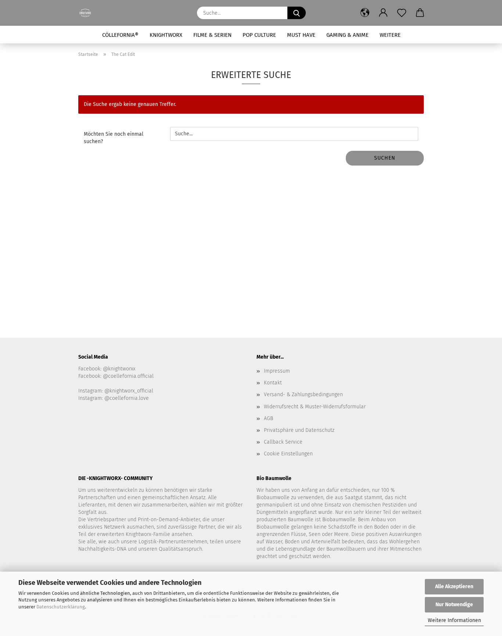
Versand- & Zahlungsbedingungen (303, 394)
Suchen (384, 158)
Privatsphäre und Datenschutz (299, 430)
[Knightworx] (88, 13)
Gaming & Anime (347, 35)
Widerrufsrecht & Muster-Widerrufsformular (315, 407)
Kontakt (273, 383)
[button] (365, 13)
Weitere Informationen (454, 620)
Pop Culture (259, 35)
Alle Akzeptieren (454, 586)
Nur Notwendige (454, 604)
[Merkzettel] (401, 13)
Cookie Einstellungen (288, 454)
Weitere (390, 35)
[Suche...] (296, 13)
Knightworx (166, 35)
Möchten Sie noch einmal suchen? (113, 138)
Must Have (301, 35)
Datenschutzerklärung (60, 607)
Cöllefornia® (120, 35)
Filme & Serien (212, 35)
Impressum (277, 371)
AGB (268, 418)
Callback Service (283, 442)
